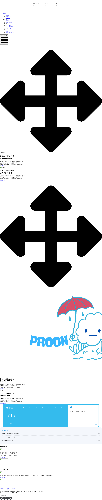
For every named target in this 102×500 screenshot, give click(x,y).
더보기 (96, 424)
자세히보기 (3, 180)
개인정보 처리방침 (4, 488)
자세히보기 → (3, 165)
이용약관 (12, 488)
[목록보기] (99, 430)
